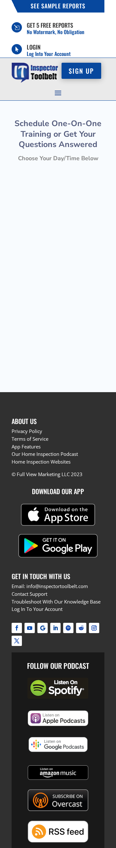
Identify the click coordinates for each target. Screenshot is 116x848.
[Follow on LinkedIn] (55, 628)
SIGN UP (81, 71)
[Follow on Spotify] (68, 628)
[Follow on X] (17, 641)
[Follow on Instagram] (94, 628)
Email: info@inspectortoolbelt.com (50, 586)
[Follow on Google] (42, 628)
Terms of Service (30, 439)
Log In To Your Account (37, 609)
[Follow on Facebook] (17, 628)
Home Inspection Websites (41, 461)
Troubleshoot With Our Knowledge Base (56, 601)
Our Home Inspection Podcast (45, 454)
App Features (26, 446)
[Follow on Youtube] (29, 628)
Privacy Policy (27, 431)
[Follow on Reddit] (81, 628)
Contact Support (29, 594)
